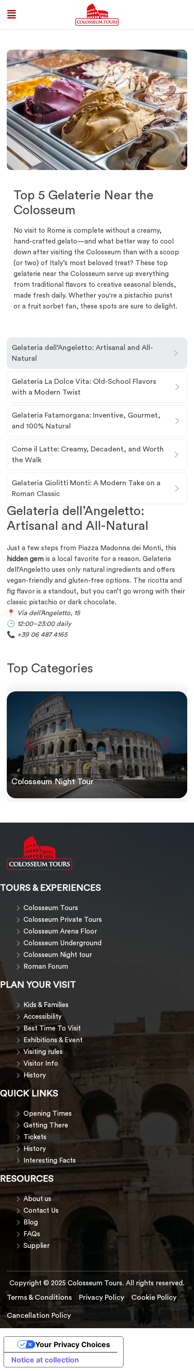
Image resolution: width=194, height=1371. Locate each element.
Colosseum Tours (50, 908)
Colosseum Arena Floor (60, 931)
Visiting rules (43, 1052)
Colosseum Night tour (57, 955)
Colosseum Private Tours (62, 919)
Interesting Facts (49, 1160)
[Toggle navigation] (11, 14)
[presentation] (29, 744)
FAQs (31, 1234)
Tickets (34, 1137)
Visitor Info (40, 1063)
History (34, 1075)
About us (37, 1199)
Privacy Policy (101, 1297)
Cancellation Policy (39, 1315)
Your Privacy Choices (72, 1344)
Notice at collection (45, 1359)
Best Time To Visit (52, 1028)
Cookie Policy (153, 1297)
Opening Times (47, 1113)
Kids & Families (46, 1005)
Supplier (36, 1245)
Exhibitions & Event (53, 1040)
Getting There (45, 1125)
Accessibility (42, 1016)
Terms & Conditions (39, 1297)
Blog (30, 1222)
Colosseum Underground (62, 943)
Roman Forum (45, 966)
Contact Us (41, 1210)
